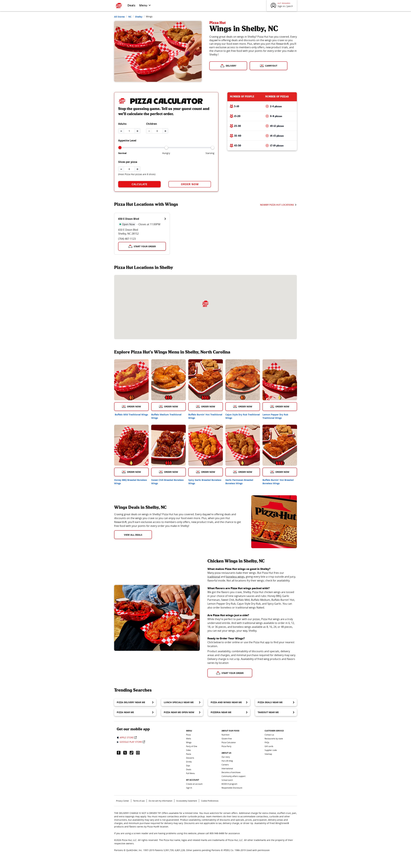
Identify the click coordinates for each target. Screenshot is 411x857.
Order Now (190, 184)
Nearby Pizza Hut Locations (277, 204)
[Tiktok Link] (133, 753)
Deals (131, 5)
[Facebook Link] (120, 753)
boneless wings (235, 576)
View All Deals (133, 534)
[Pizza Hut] (205, 304)
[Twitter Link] (126, 753)
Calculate (139, 184)
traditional (213, 576)
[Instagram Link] (139, 753)
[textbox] (179, 520)
